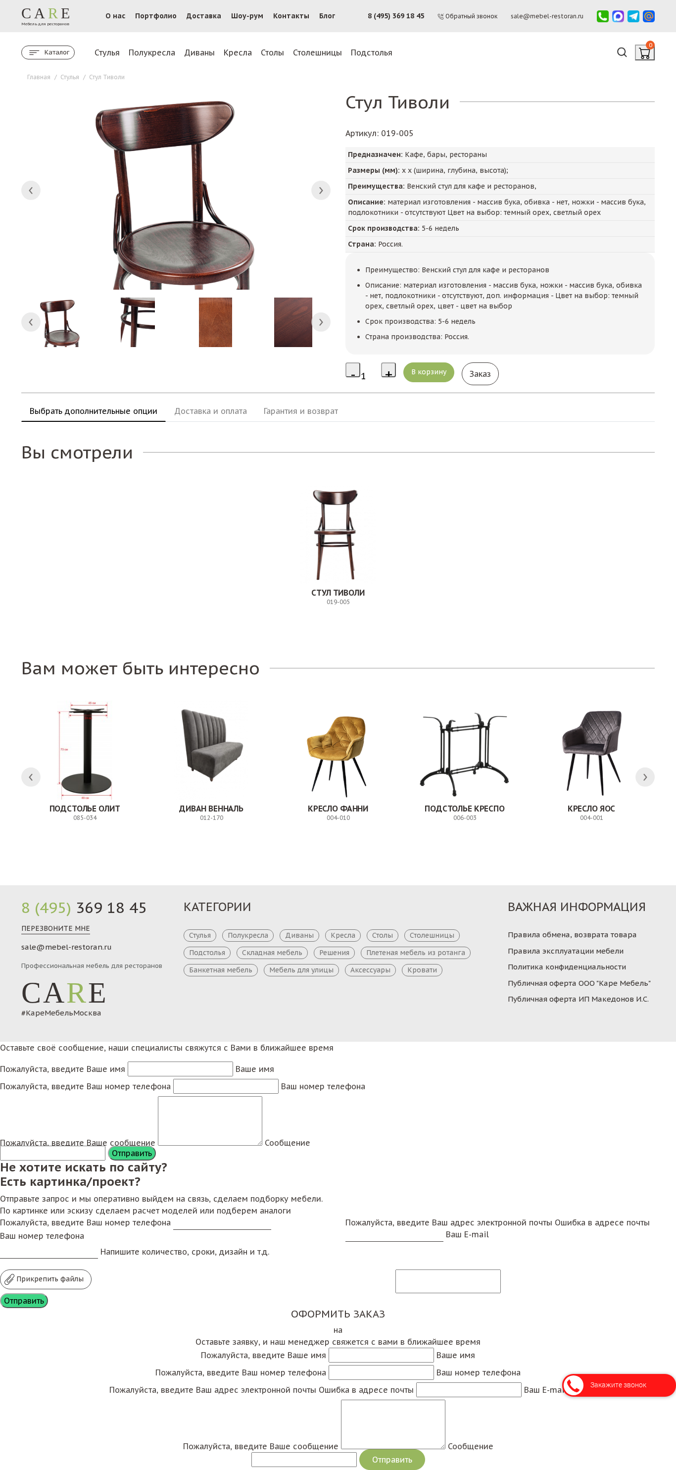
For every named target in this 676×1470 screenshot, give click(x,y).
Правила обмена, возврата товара (572, 934)
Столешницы (317, 52)
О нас (115, 15)
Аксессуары (370, 969)
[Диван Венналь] (211, 750)
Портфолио (156, 15)
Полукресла (152, 52)
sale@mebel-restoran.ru (66, 947)
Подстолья (371, 52)
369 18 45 (84, 907)
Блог (327, 15)
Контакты (291, 15)
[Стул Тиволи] (338, 534)
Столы (272, 52)
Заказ (480, 374)
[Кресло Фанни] (338, 750)
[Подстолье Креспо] (464, 750)
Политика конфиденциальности (567, 966)
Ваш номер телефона (323, 1086)
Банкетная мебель (220, 969)
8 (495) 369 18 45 (396, 15)
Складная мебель (272, 952)
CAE (64, 992)
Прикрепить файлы (49, 1278)
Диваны (199, 52)
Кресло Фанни (338, 808)
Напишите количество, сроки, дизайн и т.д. (184, 1252)
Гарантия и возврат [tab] (301, 411)
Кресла (238, 52)
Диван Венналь (211, 808)
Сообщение (287, 1143)
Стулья (107, 52)
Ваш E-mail (467, 1234)
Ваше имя (255, 1069)
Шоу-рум (247, 15)
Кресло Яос (591, 808)
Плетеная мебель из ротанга (415, 952)
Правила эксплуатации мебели (566, 951)
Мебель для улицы (301, 969)
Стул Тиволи (337, 593)
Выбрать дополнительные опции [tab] (93, 411)
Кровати (422, 969)
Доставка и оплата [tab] (210, 411)
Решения (334, 952)
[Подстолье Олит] (84, 750)
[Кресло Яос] (591, 750)
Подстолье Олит (84, 808)
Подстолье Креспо (464, 808)
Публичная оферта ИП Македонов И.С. (578, 999)
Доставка (204, 15)
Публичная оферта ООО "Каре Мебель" (579, 983)
